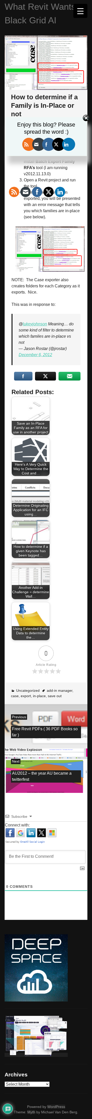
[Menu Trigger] (80, 11)
